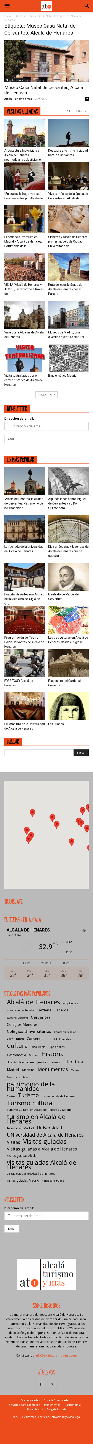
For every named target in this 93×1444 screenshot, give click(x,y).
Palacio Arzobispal (17, 1077)
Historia (52, 1053)
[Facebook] (40, 1384)
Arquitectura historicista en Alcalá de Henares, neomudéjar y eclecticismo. (23, 155)
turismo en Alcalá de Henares (36, 1118)
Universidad (49, 1127)
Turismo (28, 1095)
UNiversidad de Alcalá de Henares (45, 1135)
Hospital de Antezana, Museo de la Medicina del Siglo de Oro (24, 599)
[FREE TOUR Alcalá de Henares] (24, 663)
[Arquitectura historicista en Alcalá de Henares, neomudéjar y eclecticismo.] (24, 133)
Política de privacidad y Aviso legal (59, 1417)
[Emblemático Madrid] (68, 358)
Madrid (13, 1069)
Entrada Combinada (56, 1400)
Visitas (13, 1142)
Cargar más (45, 394)
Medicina (28, 1070)
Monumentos (53, 1069)
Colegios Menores (22, 1024)
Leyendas (56, 1062)
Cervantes (41, 1017)
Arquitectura (71, 1003)
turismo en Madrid (20, 1128)
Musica (75, 1070)
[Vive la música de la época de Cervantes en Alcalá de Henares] (68, 176)
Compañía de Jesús (65, 1031)
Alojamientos (35, 1409)
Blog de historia (15, 80)
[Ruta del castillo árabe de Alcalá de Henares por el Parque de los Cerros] (68, 267)
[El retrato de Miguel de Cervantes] (68, 577)
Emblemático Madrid (62, 375)
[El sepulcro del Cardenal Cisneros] (68, 663)
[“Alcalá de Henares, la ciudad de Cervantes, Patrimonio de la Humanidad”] (24, 481)
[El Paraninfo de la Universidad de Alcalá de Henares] (24, 706)
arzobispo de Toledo (20, 1010)
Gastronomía (16, 1055)
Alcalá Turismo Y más (18, 98)
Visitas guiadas (45, 1141)
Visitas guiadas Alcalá (22, 1156)
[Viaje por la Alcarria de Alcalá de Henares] (24, 315)
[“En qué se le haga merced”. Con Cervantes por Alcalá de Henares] (24, 176)
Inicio (7, 16)
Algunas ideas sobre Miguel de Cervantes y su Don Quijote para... (67, 503)
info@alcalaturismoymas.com (56, 1355)
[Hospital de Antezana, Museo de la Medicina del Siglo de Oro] (24, 577)
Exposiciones (56, 1047)
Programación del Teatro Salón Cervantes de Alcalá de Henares (24, 642)
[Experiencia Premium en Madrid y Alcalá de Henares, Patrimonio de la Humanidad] (24, 219)
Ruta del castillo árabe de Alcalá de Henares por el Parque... (65, 289)
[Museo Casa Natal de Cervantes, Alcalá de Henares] (46, 61)
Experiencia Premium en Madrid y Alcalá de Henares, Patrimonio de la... (23, 241)
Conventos (35, 1038)
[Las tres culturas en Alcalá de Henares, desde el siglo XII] (68, 620)
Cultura (17, 1045)
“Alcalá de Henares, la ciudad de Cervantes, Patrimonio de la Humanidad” (23, 503)
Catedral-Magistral (17, 1017)
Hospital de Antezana (20, 1062)
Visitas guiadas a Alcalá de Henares (42, 1149)
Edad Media (38, 1047)
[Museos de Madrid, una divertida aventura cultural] (68, 315)
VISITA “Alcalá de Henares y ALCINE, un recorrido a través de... (24, 289)
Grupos (33, 1055)
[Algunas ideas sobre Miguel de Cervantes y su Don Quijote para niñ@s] (68, 481)
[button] (7, 6)
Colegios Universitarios (29, 1031)
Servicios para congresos (24, 1405)
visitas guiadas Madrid (23, 1180)
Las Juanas (56, 724)
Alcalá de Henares (33, 1002)
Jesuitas (42, 1062)
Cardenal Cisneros (52, 1010)
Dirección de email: (19, 418)
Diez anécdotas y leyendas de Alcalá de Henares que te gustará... (68, 551)
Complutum (15, 1038)
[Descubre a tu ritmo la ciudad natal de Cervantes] (68, 133)
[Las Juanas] (68, 706)
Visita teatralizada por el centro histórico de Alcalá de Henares (23, 380)
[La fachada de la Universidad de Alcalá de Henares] (24, 529)
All (68, 111)
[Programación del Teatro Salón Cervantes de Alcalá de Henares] (24, 620)
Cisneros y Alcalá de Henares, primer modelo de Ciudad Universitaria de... (68, 241)
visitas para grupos (53, 1180)
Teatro (11, 1096)
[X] (52, 1384)
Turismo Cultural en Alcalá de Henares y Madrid (39, 1110)
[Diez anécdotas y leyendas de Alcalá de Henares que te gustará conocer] (68, 529)
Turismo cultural (30, 1103)
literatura (73, 1062)
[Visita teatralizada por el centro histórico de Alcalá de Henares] (24, 358)
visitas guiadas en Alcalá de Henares (31, 1174)
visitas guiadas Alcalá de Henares (41, 1164)
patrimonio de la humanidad (31, 1086)
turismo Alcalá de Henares (58, 1096)
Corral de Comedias (59, 1039)
